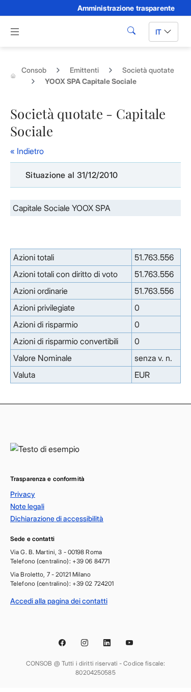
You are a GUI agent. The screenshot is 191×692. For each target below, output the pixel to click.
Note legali (27, 506)
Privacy (22, 494)
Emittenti (84, 70)
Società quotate (148, 70)
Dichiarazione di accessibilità (56, 518)
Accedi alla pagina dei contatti (58, 600)
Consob (33, 70)
